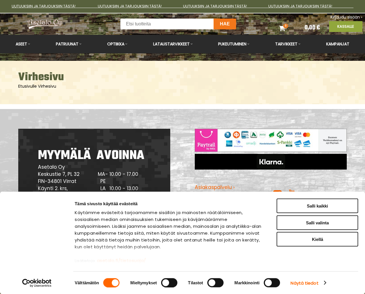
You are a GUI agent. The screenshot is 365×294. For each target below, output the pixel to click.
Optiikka (115, 44)
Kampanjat (337, 44)
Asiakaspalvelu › (215, 187)
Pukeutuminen (232, 44)
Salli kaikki (317, 206)
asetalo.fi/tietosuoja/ (121, 260)
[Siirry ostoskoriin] (287, 28)
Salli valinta (317, 222)
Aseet (21, 44)
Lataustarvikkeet (171, 44)
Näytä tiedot (304, 283)
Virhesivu (47, 86)
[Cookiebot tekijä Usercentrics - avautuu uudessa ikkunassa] (37, 283)
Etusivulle (27, 86)
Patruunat (67, 44)
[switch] (169, 282)
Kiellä (317, 239)
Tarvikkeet (286, 44)
